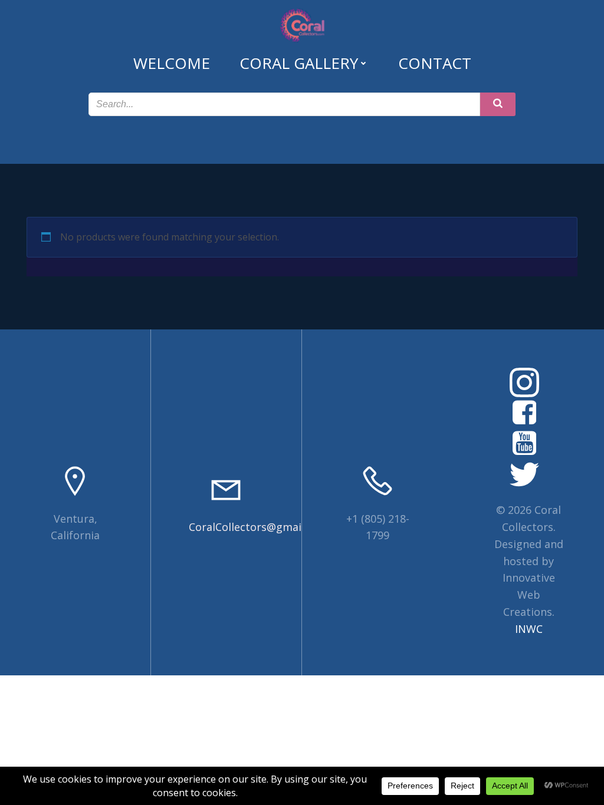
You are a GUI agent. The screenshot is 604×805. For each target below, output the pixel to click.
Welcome (171, 63)
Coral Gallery (298, 63)
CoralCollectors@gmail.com (259, 527)
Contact (434, 63)
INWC (529, 629)
